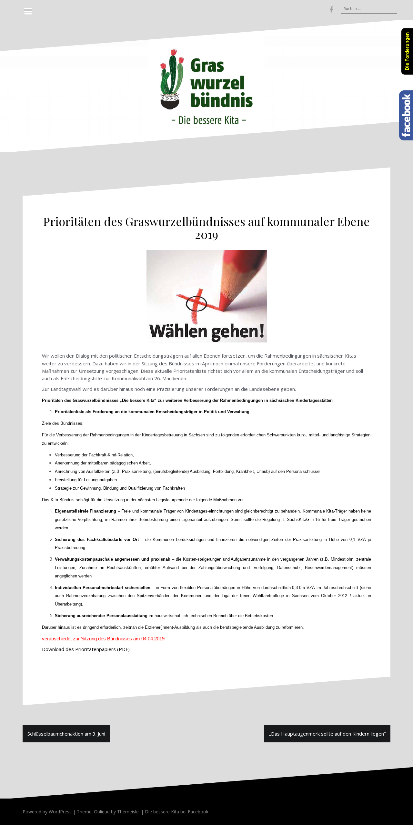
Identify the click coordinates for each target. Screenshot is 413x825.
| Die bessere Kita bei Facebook (174, 812)
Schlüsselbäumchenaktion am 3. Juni (66, 733)
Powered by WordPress (47, 812)
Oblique (102, 812)
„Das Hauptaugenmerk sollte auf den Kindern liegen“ (327, 733)
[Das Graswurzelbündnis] (206, 85)
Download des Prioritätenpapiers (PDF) (86, 649)
